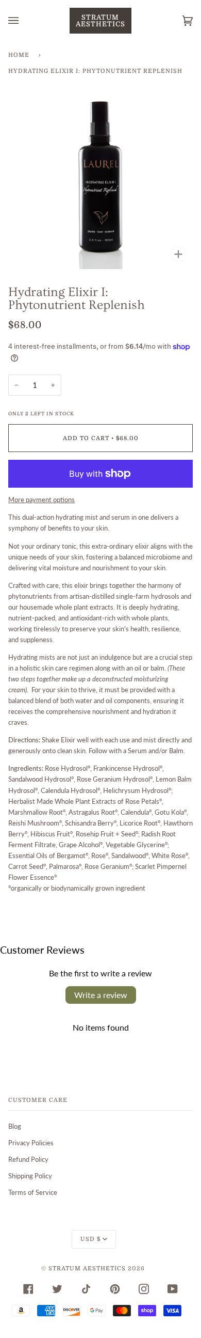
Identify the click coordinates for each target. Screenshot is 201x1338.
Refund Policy (28, 1159)
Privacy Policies (31, 1143)
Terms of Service (32, 1192)
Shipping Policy (30, 1176)
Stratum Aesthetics (87, 1268)
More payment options (41, 499)
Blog (14, 1126)
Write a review (100, 995)
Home (18, 55)
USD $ (90, 1239)
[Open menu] (23, 20)
